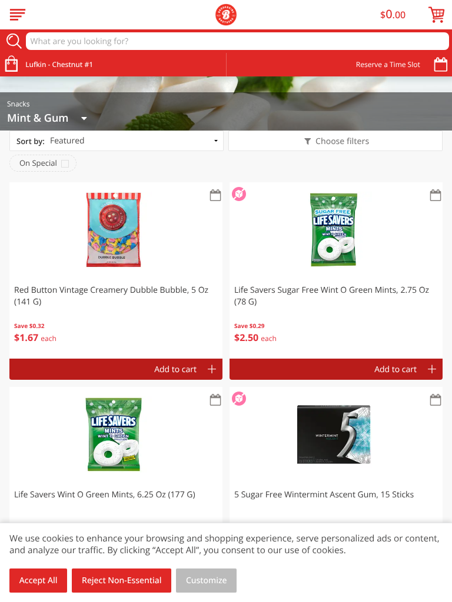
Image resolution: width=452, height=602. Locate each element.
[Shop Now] (17, 14)
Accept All (38, 580)
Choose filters (342, 141)
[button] (115, 270)
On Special (38, 163)
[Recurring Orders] (215, 196)
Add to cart (175, 369)
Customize (206, 580)
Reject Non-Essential (121, 580)
